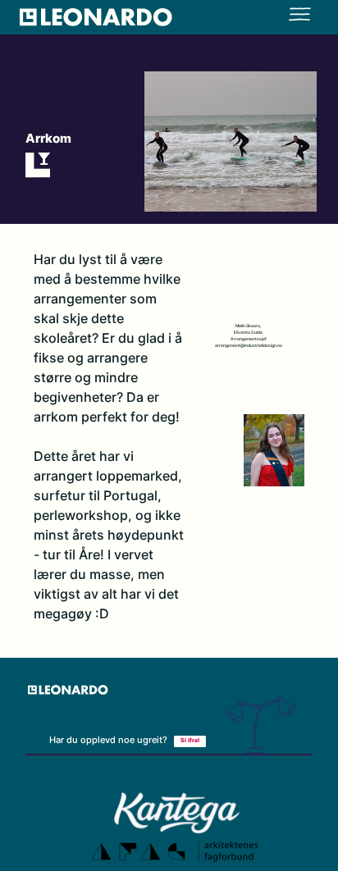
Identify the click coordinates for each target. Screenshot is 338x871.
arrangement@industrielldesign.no (248, 346)
